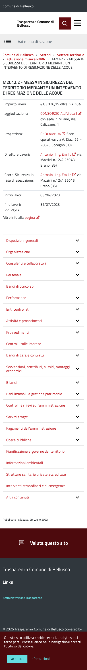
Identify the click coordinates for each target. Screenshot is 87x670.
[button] (77, 240)
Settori (45, 54)
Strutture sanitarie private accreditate (36, 474)
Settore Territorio (70, 54)
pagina (30, 217)
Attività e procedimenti (24, 320)
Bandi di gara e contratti (25, 355)
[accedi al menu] (77, 23)
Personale (13, 275)
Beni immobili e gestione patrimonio (34, 393)
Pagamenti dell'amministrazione (31, 428)
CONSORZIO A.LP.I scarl (59, 113)
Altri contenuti (17, 497)
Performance (16, 297)
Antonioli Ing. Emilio (56, 154)
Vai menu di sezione (35, 41)
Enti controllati (18, 309)
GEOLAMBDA (51, 133)
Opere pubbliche (18, 440)
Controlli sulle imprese (23, 343)
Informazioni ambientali (24, 462)
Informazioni (40, 658)
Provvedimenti (17, 332)
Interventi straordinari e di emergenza (35, 485)
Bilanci (11, 382)
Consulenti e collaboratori (26, 263)
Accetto (17, 659)
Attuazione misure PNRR (26, 59)
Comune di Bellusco (18, 54)
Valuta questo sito (48, 543)
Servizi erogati (17, 417)
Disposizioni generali (22, 240)
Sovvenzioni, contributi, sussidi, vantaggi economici (38, 368)
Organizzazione (18, 251)
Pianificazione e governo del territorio (35, 451)
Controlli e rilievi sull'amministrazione (35, 405)
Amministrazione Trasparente (22, 597)
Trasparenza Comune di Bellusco (35, 23)
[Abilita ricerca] (65, 23)
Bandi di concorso (19, 286)
